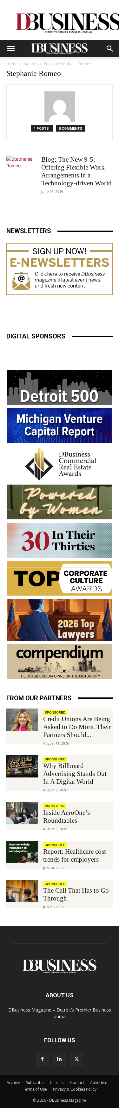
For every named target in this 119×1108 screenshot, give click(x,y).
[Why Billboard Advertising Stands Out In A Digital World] (22, 766)
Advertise (98, 1082)
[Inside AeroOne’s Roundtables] (22, 813)
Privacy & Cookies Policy (74, 1089)
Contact (77, 1082)
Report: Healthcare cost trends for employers (74, 855)
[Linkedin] (59, 1059)
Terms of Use (35, 1089)
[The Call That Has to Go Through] (22, 891)
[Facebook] (42, 1059)
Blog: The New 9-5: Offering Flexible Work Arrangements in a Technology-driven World (76, 171)
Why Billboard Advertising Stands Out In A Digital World (75, 773)
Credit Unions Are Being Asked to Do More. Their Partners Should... (77, 727)
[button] (11, 48)
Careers (57, 1082)
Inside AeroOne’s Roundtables (66, 816)
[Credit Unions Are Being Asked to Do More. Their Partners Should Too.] (22, 720)
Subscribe (35, 1082)
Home (11, 63)
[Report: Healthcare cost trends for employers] (22, 852)
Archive (13, 1082)
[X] (76, 1059)
